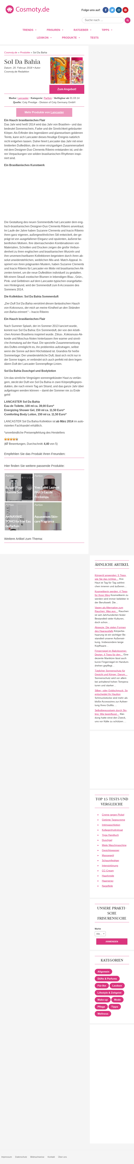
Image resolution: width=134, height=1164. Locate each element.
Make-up (103, 999)
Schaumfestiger (110, 860)
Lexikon (43, 37)
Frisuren (53, 29)
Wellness (103, 1013)
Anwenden (112, 941)
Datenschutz (21, 1157)
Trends (28, 29)
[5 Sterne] (16, 439)
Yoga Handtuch (110, 835)
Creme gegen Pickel (113, 814)
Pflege (101, 1006)
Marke (98, 929)
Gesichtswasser (110, 850)
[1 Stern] (5, 439)
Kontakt (51, 1157)
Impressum (6, 1157)
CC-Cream (108, 870)
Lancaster (23, 98)
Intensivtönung (110, 865)
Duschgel (107, 840)
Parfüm (48, 98)
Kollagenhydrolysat (112, 829)
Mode (117, 999)
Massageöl (108, 855)
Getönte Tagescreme (113, 819)
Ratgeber (81, 29)
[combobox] (100, 933)
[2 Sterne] (8, 439)
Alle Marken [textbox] (101, 934)
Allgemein (103, 971)
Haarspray (107, 880)
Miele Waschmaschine (114, 845)
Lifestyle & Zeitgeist (109, 992)
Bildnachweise (37, 1157)
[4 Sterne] (14, 439)
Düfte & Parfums (107, 978)
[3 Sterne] (11, 439)
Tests (94, 37)
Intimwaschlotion (111, 824)
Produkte (69, 37)
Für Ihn (102, 985)
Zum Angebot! (66, 89)
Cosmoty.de (10, 52)
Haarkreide (108, 875)
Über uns (62, 1157)
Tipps (105, 29)
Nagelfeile (107, 885)
